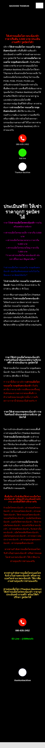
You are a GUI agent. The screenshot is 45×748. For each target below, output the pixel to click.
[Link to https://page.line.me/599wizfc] (22, 153)
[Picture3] (13, 744)
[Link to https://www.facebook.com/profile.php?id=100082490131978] (22, 167)
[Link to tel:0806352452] (22, 138)
